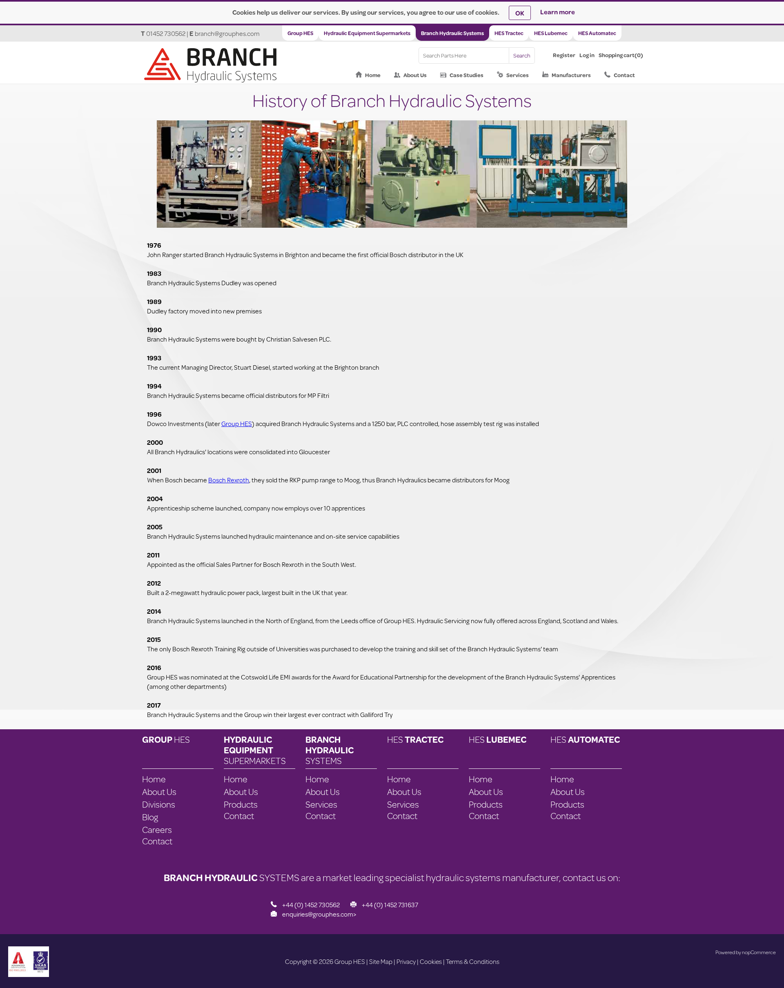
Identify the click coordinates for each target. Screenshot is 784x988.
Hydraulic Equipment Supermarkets (367, 33)
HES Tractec (508, 33)
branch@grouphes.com (227, 33)
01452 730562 (165, 33)
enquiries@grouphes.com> (319, 914)
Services (517, 75)
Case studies (466, 75)
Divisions (158, 804)
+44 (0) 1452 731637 (390, 904)
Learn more (557, 11)
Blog (150, 816)
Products (241, 804)
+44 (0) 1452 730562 (311, 904)
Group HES (300, 33)
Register (564, 55)
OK (519, 13)
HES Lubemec (551, 33)
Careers (157, 829)
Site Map (380, 961)
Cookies (431, 961)
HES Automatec (597, 33)
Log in (587, 55)
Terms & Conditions (472, 961)
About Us (415, 75)
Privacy (406, 961)
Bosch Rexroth (228, 479)
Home (373, 75)
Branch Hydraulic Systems (452, 33)
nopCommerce (759, 952)
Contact (624, 75)
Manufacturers (571, 75)
